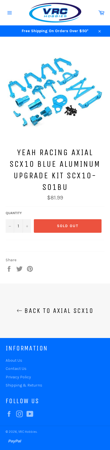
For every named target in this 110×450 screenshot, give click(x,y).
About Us (14, 360)
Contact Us (16, 368)
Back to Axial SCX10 (57, 311)
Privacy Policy (18, 377)
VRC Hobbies (27, 432)
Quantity (14, 213)
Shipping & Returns (24, 385)
